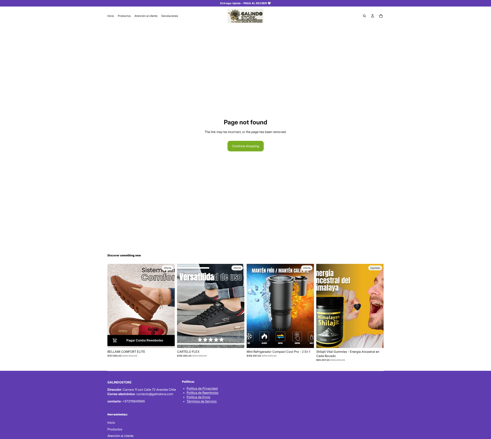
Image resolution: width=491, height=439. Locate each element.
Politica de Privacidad (202, 388)
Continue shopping (245, 146)
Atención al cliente (120, 436)
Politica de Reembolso (202, 393)
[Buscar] (364, 16)
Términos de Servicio (202, 401)
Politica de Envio (198, 397)
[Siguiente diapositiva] (169, 306)
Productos (114, 429)
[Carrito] (381, 16)
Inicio (111, 422)
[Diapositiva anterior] (113, 306)
